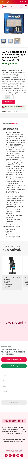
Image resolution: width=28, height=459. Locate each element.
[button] (17, 6)
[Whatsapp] (21, 455)
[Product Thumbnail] (23, 12)
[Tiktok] (6, 455)
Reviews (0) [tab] (15, 123)
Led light (10, 111)
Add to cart (8, 101)
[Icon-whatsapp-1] (17, 455)
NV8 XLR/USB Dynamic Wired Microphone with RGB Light (8, 283)
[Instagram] (10, 455)
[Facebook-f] (14, 455)
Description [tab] (7, 123)
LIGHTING (15, 111)
